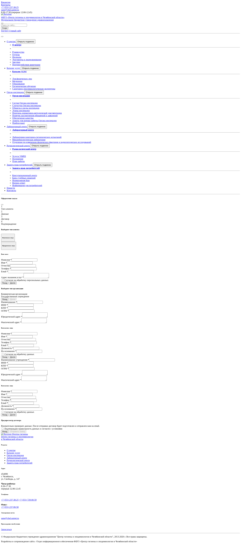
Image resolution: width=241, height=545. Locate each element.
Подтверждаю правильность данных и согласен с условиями (33, 429)
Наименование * (9, 302)
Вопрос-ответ (18, 183)
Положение (17, 159)
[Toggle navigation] (2, 36)
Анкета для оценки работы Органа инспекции (34, 120)
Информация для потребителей (27, 185)
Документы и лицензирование (26, 59)
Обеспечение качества (22, 118)
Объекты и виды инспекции (25, 108)
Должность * (7, 348)
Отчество (5, 265)
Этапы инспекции (21, 110)
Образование (18, 84)
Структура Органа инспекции (26, 105)
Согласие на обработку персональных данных (26, 280)
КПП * (4, 308)
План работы (18, 161)
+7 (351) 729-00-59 (28, 500)
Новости (11, 188)
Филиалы (16, 57)
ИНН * (4, 305)
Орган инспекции (15, 92)
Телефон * (6, 268)
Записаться (6, 529)
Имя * (4, 263)
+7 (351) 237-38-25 (10, 7)
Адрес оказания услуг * (12, 277)
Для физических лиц (22, 79)
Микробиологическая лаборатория (28, 140)
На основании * (8, 351)
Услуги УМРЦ (19, 156)
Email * (4, 271)
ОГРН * (5, 311)
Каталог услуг (14, 68)
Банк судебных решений (24, 178)
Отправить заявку (17, 431)
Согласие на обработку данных (19, 354)
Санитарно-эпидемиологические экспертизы (33, 89)
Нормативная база (21, 180)
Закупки (16, 62)
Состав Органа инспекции (25, 103)
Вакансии (5, 2)
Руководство (18, 52)
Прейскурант (18, 123)
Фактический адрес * (11, 322)
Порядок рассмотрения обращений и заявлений (35, 115)
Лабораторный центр (17, 126)
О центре (11, 41)
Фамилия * (6, 260)
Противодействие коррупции (26, 64)
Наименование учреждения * (15, 360)
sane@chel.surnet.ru (10, 10)
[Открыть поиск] (2, 23)
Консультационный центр (24, 175)
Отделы (16, 54)
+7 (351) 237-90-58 (10, 507)
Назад (4, 283)
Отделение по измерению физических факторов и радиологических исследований (51, 142)
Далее (12, 283)
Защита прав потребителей (20, 165)
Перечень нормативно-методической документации (37, 113)
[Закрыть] (2, 204)
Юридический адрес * (11, 317)
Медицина (17, 81)
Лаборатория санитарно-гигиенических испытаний (37, 137)
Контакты (5, 5)
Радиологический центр (18, 145)
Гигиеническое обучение (24, 86)
